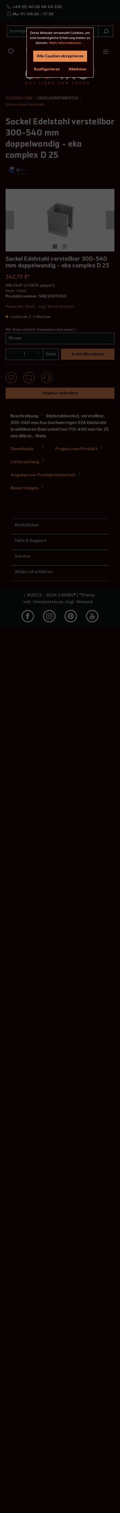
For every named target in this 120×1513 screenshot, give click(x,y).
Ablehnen (77, 69)
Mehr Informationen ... (66, 43)
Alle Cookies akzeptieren (60, 56)
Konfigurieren (47, 69)
